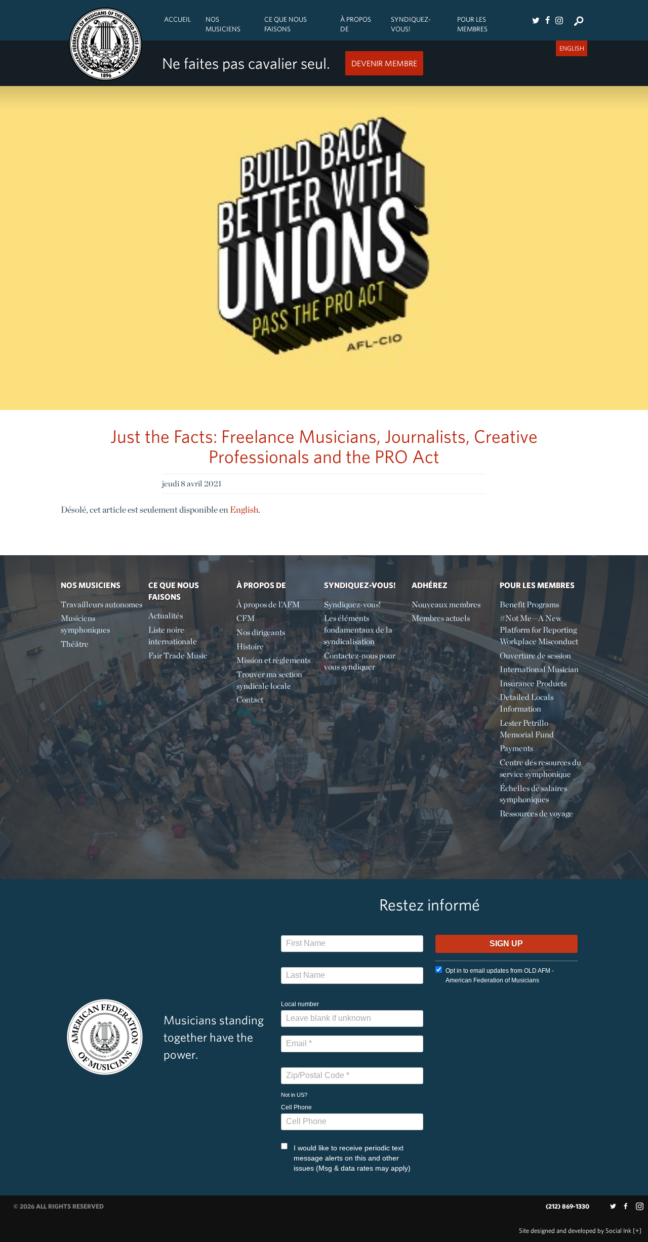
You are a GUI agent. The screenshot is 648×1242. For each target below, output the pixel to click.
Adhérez (430, 585)
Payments (516, 748)
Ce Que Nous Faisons (285, 24)
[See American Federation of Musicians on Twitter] (535, 20)
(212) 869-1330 (567, 1206)
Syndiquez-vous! (411, 24)
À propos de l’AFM (268, 604)
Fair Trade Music (177, 655)
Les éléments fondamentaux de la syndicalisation (358, 629)
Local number (300, 1004)
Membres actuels (441, 618)
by (575, 1230)
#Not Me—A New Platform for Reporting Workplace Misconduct (539, 629)
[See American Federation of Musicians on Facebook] (547, 20)
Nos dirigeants (260, 632)
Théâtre (75, 644)
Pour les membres (472, 24)
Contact (249, 700)
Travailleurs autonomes (101, 604)
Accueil (177, 19)
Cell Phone (296, 1107)
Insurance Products (533, 683)
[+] (637, 1230)
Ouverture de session (535, 655)
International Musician (539, 669)
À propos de (355, 24)
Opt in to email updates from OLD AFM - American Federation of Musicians (500, 975)
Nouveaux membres (446, 604)
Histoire (250, 646)
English (244, 509)
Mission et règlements (273, 660)
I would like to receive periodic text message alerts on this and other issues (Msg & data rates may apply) (352, 1158)
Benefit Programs (529, 604)
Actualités (165, 615)
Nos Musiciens (223, 24)
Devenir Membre (384, 63)
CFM (245, 618)
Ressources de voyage (536, 813)
